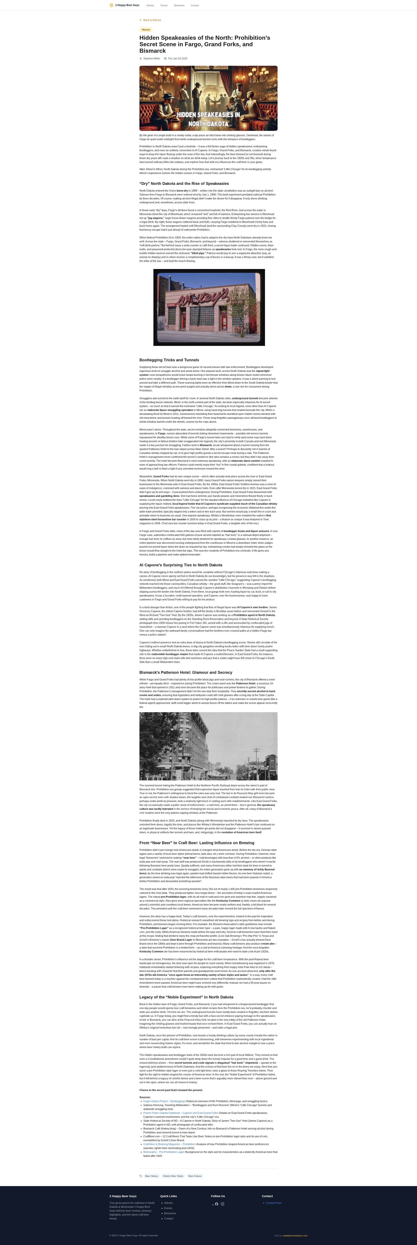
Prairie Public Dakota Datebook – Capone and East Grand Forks (180, 1113)
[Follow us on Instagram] (222, 1204)
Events (164, 5)
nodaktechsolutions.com (295, 1235)
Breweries (179, 5)
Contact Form (273, 1203)
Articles (150, 5)
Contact (195, 5)
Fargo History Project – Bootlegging (164, 1101)
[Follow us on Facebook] (216, 1204)
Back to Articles (152, 20)
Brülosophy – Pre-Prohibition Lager (163, 1152)
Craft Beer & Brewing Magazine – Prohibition (169, 1144)
